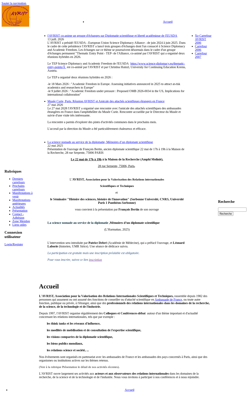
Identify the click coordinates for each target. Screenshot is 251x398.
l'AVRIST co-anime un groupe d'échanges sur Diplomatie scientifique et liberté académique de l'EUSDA (112, 35)
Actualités (18, 207)
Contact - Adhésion (18, 215)
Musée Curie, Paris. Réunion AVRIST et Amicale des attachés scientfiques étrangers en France (106, 101)
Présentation (19, 210)
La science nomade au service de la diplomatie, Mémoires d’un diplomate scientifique (100, 142)
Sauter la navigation (14, 3)
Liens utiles (19, 224)
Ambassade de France (168, 299)
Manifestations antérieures (21, 201)
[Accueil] (15, 25)
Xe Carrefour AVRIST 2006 (203, 39)
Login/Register (14, 244)
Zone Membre (21, 221)
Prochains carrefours (18, 187)
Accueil (168, 21)
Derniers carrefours (18, 180)
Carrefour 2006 (201, 48)
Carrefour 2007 (201, 55)
